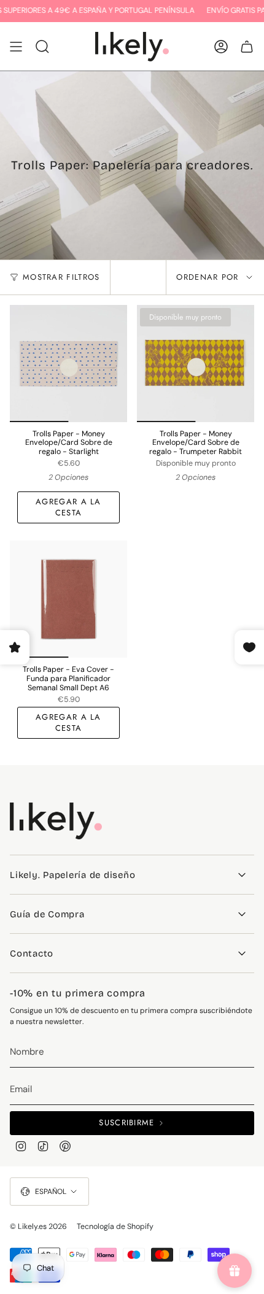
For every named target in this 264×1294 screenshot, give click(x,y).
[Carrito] (247, 46)
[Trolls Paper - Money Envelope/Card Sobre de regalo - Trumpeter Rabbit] (195, 363)
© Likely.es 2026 (38, 1226)
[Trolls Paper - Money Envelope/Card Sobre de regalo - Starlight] (68, 363)
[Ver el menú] (16, 46)
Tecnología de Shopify (115, 1226)
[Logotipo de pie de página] (56, 821)
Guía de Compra (47, 914)
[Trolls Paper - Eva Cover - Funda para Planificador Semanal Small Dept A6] (68, 599)
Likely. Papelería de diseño (72, 874)
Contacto (31, 953)
